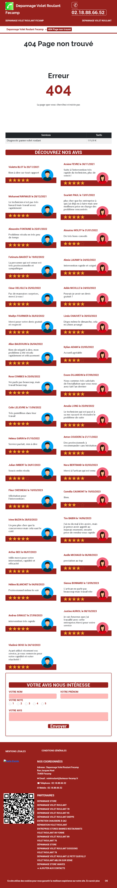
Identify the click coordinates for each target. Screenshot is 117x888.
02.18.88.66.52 (58, 783)
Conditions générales (54, 750)
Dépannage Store (47, 844)
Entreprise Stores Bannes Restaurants (59, 829)
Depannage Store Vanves (51, 864)
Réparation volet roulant (52, 825)
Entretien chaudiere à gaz (52, 821)
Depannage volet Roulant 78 (53, 809)
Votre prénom (69, 691)
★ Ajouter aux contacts (51, 868)
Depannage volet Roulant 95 (53, 813)
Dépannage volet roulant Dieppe (55, 817)
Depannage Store (47, 801)
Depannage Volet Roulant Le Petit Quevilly (61, 856)
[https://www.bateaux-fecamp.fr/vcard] (19, 808)
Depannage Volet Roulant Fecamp (24, 20)
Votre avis (15, 710)
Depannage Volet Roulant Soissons (57, 848)
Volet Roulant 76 (47, 840)
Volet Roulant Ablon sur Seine (55, 860)
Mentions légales (15, 751)
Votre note (16, 700)
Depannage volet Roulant (52, 805)
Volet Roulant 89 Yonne (50, 833)
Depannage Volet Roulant (97, 20)
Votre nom (15, 691)
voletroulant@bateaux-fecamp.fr (62, 778)
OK (106, 881)
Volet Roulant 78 (47, 852)
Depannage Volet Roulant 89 (53, 836)
